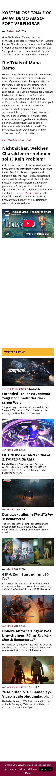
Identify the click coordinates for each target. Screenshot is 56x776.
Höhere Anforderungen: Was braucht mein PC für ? (26, 635)
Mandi (10, 449)
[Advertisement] (28, 270)
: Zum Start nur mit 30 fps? (25, 576)
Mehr (28, 772)
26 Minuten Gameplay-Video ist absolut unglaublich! (27, 694)
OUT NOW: (26, 457)
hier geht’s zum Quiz (27, 193)
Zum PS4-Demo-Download (16, 140)
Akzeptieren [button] (46, 769)
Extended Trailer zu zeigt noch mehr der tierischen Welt (26, 398)
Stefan (10, 31)
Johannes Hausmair (18, 388)
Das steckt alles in (27, 516)
